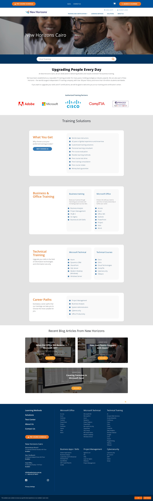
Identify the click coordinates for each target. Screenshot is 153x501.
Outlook (101, 217)
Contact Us (30, 428)
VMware (101, 274)
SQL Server (74, 268)
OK (138, 498)
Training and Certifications (77, 13)
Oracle (109, 439)
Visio (99, 225)
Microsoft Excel (76, 372)
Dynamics (86, 420)
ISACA (108, 459)
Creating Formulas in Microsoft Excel (76, 376)
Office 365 (101, 214)
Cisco (100, 259)
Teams (62, 428)
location (27, 451)
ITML (85, 457)
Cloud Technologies (105, 265)
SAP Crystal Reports (65, 463)
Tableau (109, 443)
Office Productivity (78, 314)
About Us (121, 13)
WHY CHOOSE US (42, 149)
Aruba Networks (111, 418)
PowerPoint (102, 220)
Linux (108, 437)
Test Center (30, 419)
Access (100, 208)
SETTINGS (147, 498)
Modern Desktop (88, 434)
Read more (50, 358)
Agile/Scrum (87, 453)
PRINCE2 (86, 461)
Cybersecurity (103, 271)
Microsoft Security (89, 426)
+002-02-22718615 (32, 474)
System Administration (80, 307)
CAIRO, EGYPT (109, 10)
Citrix (100, 262)
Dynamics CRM (75, 262)
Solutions (110, 13)
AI (107, 414)
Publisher (63, 426)
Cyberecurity (76, 310)
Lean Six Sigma (88, 459)
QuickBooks (63, 461)
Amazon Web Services (113, 416)
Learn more (45, 498)
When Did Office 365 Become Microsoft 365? (50, 346)
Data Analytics (111, 430)
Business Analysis (76, 208)
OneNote (62, 418)
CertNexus (110, 420)
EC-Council (110, 455)
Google (109, 434)
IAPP (108, 457)
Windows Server (76, 276)
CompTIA (101, 268)
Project (100, 222)
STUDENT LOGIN (123, 10)
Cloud (108, 426)
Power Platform (88, 422)
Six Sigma (73, 217)
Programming (111, 441)
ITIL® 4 (72, 214)
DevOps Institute (111, 432)
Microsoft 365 (87, 414)
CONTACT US (77, 4)
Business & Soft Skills (78, 220)
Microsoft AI (87, 416)
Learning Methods (97, 13)
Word (100, 228)
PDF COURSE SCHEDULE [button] (25, 4)
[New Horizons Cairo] (36, 12)
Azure (72, 259)
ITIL (85, 455)
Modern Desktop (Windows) (76, 272)
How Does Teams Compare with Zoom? (103, 346)
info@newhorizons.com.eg (33, 472)
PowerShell (87, 424)
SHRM (62, 465)
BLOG (69, 4)
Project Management (78, 211)
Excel (100, 211)
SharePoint (74, 265)
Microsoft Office (50, 342)
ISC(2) (108, 461)
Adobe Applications (65, 453)
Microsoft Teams (88, 432)
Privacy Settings (30, 486)
